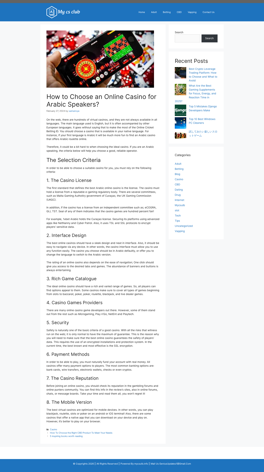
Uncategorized (184, 225)
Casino (53, 429)
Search (179, 32)
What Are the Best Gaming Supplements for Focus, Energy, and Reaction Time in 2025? (195, 93)
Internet (179, 200)
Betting (167, 12)
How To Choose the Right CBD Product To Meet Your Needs (81, 432)
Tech (178, 215)
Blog (177, 174)
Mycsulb (180, 205)
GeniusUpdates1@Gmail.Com (175, 463)
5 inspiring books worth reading (66, 436)
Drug (178, 194)
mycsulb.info (141, 463)
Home (142, 12)
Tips (177, 220)
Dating (179, 189)
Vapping (192, 12)
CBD (179, 12)
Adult (154, 12)
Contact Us (209, 12)
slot (177, 210)
